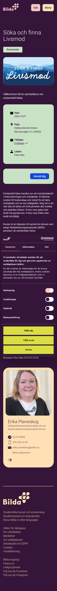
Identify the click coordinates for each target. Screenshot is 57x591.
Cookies (7, 547)
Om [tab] (47, 247)
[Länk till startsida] (16, 499)
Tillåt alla (28, 330)
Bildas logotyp (11, 559)
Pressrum (8, 563)
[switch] (49, 299)
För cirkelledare (12, 531)
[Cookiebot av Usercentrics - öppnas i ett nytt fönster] (41, 239)
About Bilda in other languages (20, 519)
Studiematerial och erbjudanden (21, 516)
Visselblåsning (11, 551)
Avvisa (28, 349)
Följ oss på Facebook (15, 571)
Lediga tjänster (11, 567)
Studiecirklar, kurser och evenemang (23, 512)
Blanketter (9, 535)
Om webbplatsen (13, 539)
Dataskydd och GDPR (15, 543)
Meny (48, 7)
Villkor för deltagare (14, 528)
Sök (35, 7)
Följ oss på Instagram (15, 574)
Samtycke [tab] (10, 247)
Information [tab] (28, 247)
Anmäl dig (40, 176)
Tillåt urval (28, 340)
